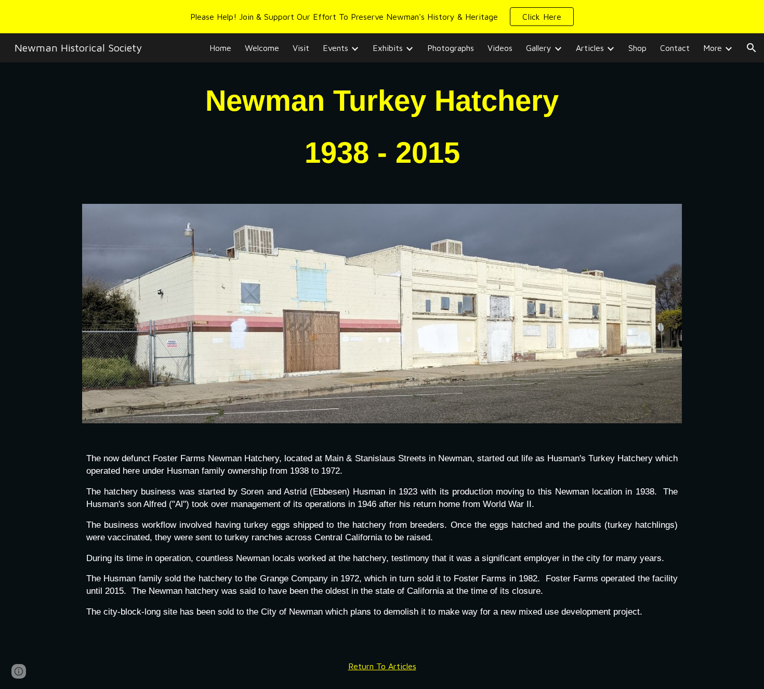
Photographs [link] (450, 48)
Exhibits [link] (388, 48)
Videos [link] (500, 48)
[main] (382, 127)
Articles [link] (590, 48)
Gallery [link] (538, 48)
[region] (382, 16)
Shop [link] (637, 48)
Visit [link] (301, 48)
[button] (542, 16)
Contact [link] (675, 48)
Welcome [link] (262, 48)
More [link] (712, 48)
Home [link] (220, 48)
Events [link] (335, 48)
